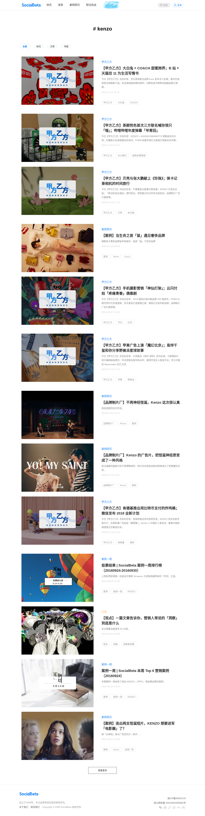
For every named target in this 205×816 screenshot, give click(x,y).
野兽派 (131, 379)
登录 (179, 5)
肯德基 (121, 542)
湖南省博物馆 (139, 155)
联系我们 (35, 807)
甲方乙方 (107, 62)
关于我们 (23, 807)
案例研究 (75, 5)
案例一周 (107, 559)
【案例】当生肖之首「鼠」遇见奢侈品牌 (133, 236)
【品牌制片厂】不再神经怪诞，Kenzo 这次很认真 (141, 402)
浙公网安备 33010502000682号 (170, 803)
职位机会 (91, 5)
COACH (134, 102)
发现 (60, 5)
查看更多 (102, 770)
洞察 (115, 644)
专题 (66, 46)
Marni (116, 256)
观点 (105, 644)
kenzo (116, 749)
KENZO (131, 591)
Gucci (127, 256)
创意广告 (129, 749)
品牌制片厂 (109, 423)
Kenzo (123, 423)
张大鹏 (131, 212)
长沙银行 (122, 155)
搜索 (165, 5)
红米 (130, 322)
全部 (25, 46)
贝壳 (120, 212)
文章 (52, 46)
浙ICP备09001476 (176, 798)
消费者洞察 (128, 644)
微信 (132, 542)
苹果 (120, 379)
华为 (120, 322)
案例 (105, 256)
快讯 (49, 5)
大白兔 (121, 102)
